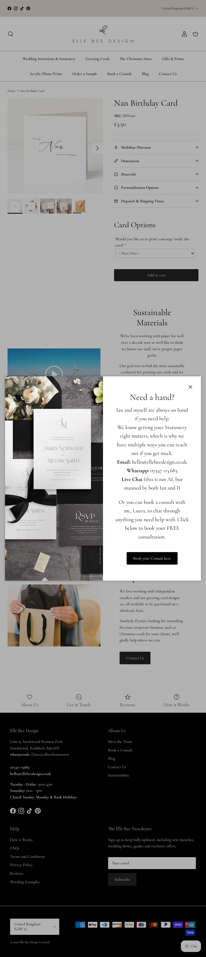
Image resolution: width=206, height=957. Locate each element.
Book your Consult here (152, 558)
